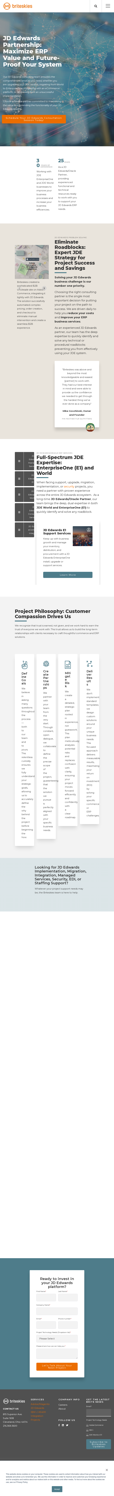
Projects (35, 1423)
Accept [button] (57, 1489)
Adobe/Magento (40, 1407)
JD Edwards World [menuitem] (31, 494)
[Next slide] (44, 288)
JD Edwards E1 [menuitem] (31, 478)
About (62, 1412)
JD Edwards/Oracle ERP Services (54, 453)
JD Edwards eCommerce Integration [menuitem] (31, 529)
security (69, 486)
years (67, 162)
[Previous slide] (19, 288)
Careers (62, 1408)
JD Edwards (37, 1411)
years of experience (47, 166)
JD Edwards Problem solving (71, 237)
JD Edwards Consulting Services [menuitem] (31, 512)
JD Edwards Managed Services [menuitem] (31, 461)
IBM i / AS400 (38, 1415)
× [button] (107, 1469)
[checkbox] (98, 1433)
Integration (37, 1419)
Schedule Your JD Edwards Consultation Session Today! (34, 119)
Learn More (68, 578)
